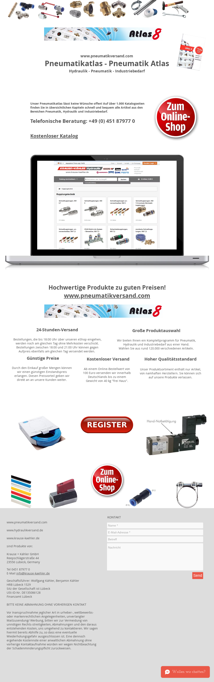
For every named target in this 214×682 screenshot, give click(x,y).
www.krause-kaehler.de (23, 538)
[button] (107, 205)
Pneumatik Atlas (139, 63)
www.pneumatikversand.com (106, 56)
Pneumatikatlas (74, 63)
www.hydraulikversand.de (25, 530)
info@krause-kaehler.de (33, 573)
